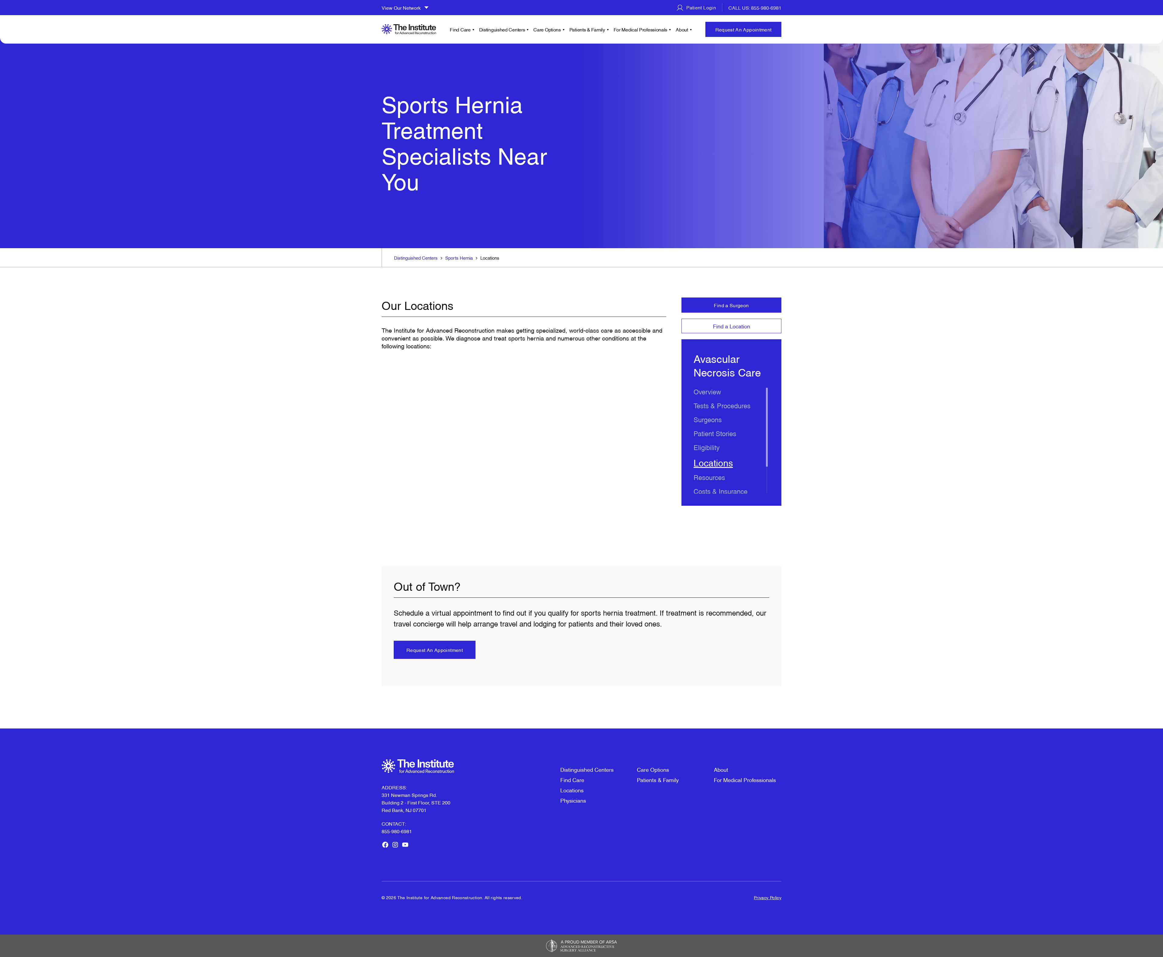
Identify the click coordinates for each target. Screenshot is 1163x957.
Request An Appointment (743, 29)
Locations (713, 462)
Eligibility (707, 447)
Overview (707, 391)
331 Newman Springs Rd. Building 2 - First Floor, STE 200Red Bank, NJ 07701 (416, 802)
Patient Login (700, 7)
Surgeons (708, 419)
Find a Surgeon (731, 305)
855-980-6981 (397, 831)
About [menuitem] (682, 29)
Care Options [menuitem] (547, 29)
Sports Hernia (459, 257)
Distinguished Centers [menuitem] (502, 29)
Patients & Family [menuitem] (587, 29)
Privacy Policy (767, 897)
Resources (709, 476)
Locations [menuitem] (572, 789)
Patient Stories (715, 433)
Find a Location (731, 325)
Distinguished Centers (416, 257)
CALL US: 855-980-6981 (754, 7)
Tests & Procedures (722, 405)
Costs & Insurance (720, 490)
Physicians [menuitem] (573, 800)
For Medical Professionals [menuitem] (641, 29)
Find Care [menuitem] (460, 29)
